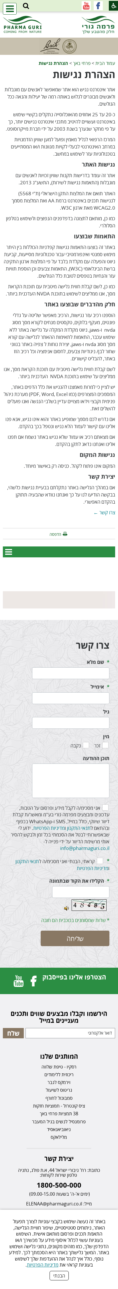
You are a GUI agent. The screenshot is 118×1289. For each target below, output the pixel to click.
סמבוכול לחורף (59, 1098)
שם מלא (95, 662)
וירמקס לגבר (59, 1082)
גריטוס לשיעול (59, 1090)
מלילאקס (59, 1137)
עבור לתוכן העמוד (59, 17)
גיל (106, 711)
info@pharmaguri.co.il (84, 848)
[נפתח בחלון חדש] (98, 5)
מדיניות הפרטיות (42, 1264)
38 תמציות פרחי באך (59, 1113)
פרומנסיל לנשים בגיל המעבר (59, 1121)
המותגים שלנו (59, 1056)
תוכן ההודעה (96, 758)
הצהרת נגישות (53, 63)
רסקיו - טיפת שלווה (59, 1067)
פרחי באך (82, 63)
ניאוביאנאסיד (59, 1129)
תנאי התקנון (79, 828)
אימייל (97, 686)
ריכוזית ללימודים (59, 1074)
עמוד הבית (105, 63)
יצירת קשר (59, 1158)
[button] (26, 5)
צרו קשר (92, 645)
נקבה (75, 745)
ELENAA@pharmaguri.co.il (54, 1204)
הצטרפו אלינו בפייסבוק (74, 977)
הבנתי (59, 1275)
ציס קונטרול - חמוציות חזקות (59, 1106)
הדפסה (55, 534)
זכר (97, 745)
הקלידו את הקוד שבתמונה (76, 881)
